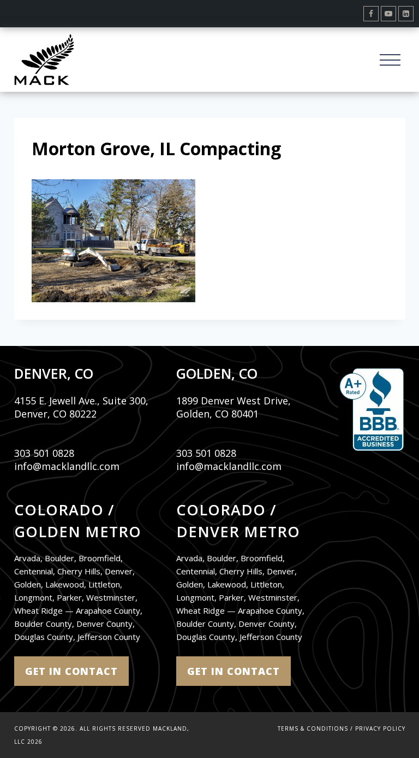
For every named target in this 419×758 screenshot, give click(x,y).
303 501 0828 (44, 453)
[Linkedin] (406, 13)
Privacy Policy (380, 728)
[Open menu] (390, 59)
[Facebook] (371, 13)
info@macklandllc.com (66, 466)
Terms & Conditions (313, 728)
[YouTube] (388, 13)
